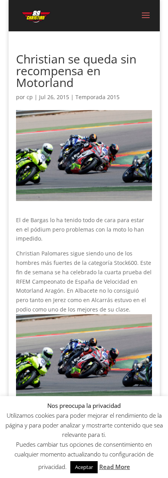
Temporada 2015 (97, 97)
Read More (114, 467)
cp (30, 97)
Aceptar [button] (84, 467)
